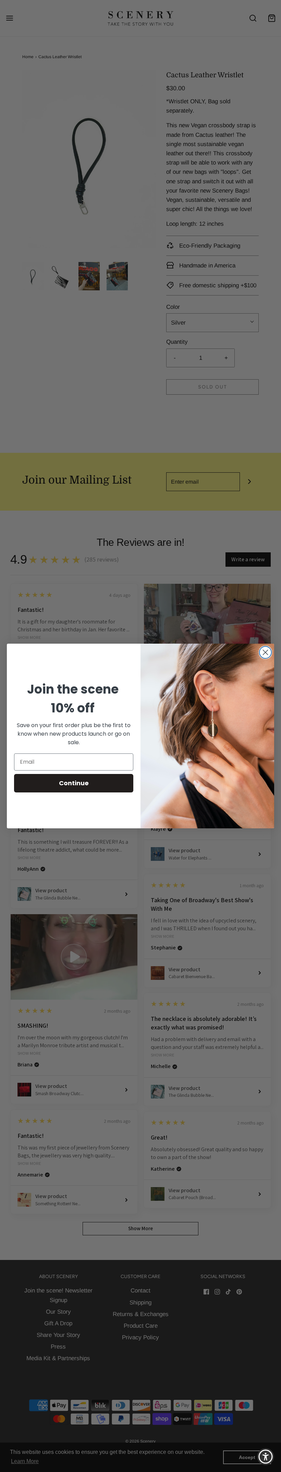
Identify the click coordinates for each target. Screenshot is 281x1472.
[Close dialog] (265, 652)
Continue (74, 783)
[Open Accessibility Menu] (265, 1456)
